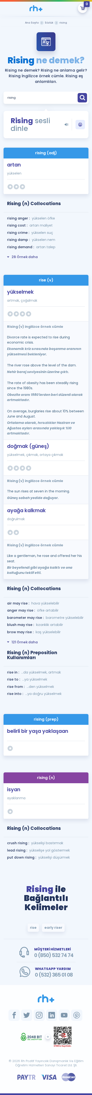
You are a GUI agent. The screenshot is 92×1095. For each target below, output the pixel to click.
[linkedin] (51, 1015)
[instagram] (39, 1015)
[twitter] (26, 1015)
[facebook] (14, 1015)
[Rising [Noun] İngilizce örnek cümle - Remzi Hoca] (35, 8)
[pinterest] (76, 1015)
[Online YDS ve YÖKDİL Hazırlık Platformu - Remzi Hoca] (46, 998)
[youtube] (64, 1015)
